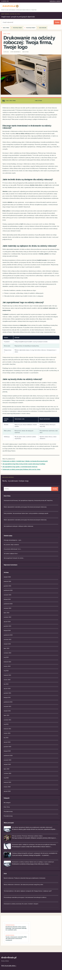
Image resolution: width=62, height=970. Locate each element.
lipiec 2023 (6, 648)
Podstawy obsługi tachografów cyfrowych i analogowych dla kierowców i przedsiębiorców (34, 853)
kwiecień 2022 (7, 675)
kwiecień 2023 (7, 661)
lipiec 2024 (6, 612)
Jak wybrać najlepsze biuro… (11, 553)
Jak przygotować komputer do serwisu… (14, 558)
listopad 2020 (7, 751)
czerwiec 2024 (7, 617)
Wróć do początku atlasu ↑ (8, 965)
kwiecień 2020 (7, 782)
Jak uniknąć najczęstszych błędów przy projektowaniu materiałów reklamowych (32, 827)
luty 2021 (6, 737)
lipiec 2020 (6, 769)
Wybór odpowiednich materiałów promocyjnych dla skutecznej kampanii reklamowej (25, 507)
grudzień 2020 (7, 746)
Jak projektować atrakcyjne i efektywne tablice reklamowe (18, 526)
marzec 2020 (7, 786)
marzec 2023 (7, 666)
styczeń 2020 (7, 791)
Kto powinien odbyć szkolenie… (12, 544)
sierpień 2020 (7, 764)
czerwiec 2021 (7, 719)
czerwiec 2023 (7, 653)
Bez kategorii (42, 27)
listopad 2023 (7, 630)
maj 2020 (6, 777)
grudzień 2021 (7, 693)
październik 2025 (8, 590)
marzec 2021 (7, 733)
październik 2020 (8, 755)
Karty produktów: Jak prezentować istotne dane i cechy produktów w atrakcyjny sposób (26, 513)
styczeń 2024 (7, 621)
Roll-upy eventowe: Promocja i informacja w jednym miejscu (27, 835)
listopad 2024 (7, 599)
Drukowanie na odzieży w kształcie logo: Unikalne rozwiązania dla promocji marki (25, 461)
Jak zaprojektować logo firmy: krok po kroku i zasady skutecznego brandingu (24, 464)
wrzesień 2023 (7, 639)
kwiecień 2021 (7, 728)
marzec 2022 (7, 679)
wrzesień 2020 (7, 760)
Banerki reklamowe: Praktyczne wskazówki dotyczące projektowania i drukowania (24, 878)
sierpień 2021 (7, 710)
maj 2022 (6, 670)
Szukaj (57, 22)
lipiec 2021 (6, 715)
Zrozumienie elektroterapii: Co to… (13, 549)
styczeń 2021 (7, 742)
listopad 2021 (7, 697)
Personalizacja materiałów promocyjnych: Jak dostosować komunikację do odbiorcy (25, 897)
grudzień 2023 (7, 626)
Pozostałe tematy (17, 27)
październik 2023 (8, 635)
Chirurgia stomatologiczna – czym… (13, 540)
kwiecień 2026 (7, 581)
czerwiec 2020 (7, 773)
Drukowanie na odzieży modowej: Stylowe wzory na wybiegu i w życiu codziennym (33, 861)
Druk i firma (6, 27)
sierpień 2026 (7, 577)
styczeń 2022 (7, 688)
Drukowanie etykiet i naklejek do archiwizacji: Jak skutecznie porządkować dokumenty (34, 844)
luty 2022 (6, 684)
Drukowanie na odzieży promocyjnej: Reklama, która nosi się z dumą (21, 469)
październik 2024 (8, 603)
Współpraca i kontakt (55, 1)
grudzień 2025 (7, 586)
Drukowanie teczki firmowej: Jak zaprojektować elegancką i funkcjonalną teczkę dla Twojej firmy (28, 500)
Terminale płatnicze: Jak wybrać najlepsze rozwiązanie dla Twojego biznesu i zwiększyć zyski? (28, 891)
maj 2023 (6, 657)
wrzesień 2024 (7, 608)
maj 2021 (6, 724)
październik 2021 (8, 702)
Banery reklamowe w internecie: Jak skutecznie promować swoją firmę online (23, 884)
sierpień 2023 (7, 644)
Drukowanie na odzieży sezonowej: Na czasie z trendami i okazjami (21, 903)
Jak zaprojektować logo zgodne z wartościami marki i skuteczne (20, 466)
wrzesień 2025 (7, 594)
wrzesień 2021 (7, 706)
